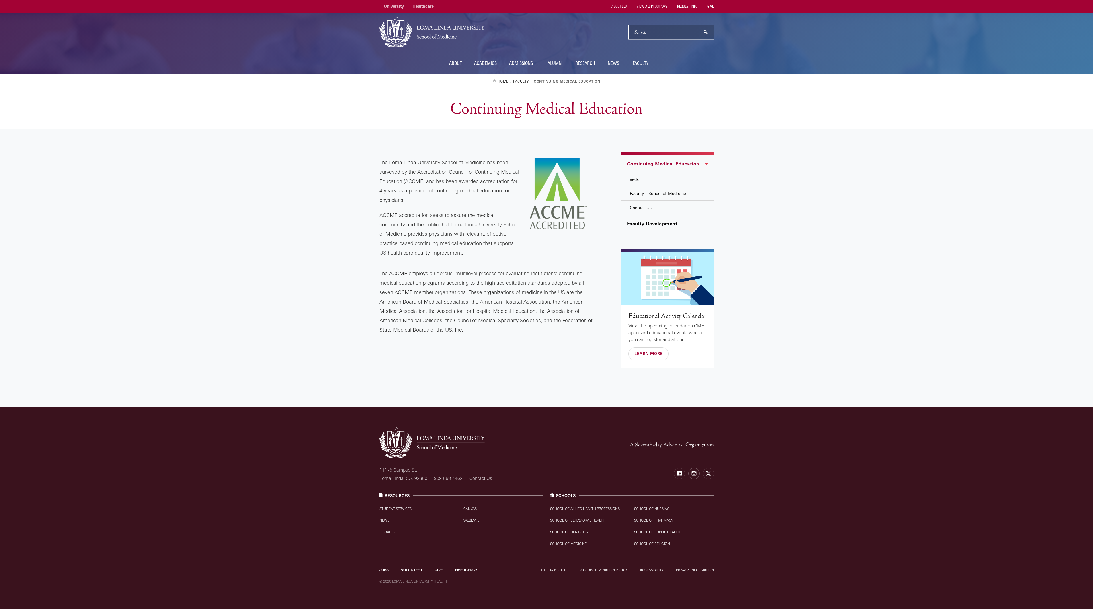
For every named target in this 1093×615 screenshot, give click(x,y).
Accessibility (651, 570)
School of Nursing (652, 509)
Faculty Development (652, 223)
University (394, 6)
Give (710, 6)
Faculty (640, 63)
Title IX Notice (553, 570)
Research (585, 63)
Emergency (466, 570)
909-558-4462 (448, 478)
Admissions (521, 63)
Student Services (395, 509)
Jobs (384, 570)
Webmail (471, 520)
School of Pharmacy (653, 520)
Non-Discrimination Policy (603, 570)
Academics (485, 63)
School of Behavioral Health (577, 520)
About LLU (619, 6)
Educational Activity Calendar (667, 316)
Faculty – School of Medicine (658, 193)
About (455, 63)
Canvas (470, 509)
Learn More (648, 353)
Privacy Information (695, 570)
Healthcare (423, 6)
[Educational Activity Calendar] (667, 278)
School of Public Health (657, 532)
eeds (634, 179)
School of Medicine (568, 544)
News (613, 63)
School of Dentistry (569, 532)
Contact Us (641, 207)
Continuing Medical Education (663, 164)
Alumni (555, 63)
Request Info (686, 6)
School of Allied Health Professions (585, 509)
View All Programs (651, 6)
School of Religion (652, 544)
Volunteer (411, 570)
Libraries (387, 532)
